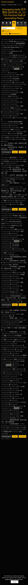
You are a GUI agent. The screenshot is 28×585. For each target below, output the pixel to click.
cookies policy (8, 579)
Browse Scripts (12, 4)
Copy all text (6, 31)
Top (20, 28)
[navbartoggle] (25, 2)
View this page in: (6, 152)
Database (3, 4)
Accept (14, 581)
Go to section (5, 33)
